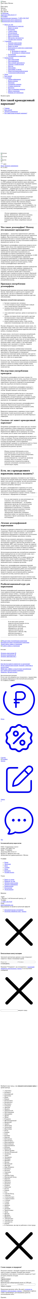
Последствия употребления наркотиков (15, 642)
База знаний (8, 76)
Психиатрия (12, 54)
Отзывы (7, 867)
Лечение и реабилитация (16, 64)
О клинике (7, 77)
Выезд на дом (8, 24)
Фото (6, 865)
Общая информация (14, 79)
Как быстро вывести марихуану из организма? (15, 664)
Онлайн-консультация (15, 39)
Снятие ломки (12, 31)
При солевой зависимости (16, 63)
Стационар (7, 41)
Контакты (11, 87)
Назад (2, 166)
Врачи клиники (13, 81)
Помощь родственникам (15, 92)
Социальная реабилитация (16, 72)
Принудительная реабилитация (18, 71)
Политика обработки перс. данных (15, 911)
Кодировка (11, 29)
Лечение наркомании (14, 44)
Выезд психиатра (13, 36)
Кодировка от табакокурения (21, 53)
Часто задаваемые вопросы (16, 89)
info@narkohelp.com (7, 905)
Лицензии (11, 82)
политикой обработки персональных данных (17, 967)
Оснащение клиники (14, 84)
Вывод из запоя (13, 28)
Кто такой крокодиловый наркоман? (12, 670)
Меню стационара (14, 91)
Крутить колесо (5, 1279)
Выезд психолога (13, 34)
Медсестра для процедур (16, 38)
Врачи (6, 862)
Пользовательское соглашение (13, 910)
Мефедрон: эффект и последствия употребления (16, 669)
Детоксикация (12, 33)
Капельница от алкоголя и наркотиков (20, 48)
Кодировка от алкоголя (19, 51)
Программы (12, 68)
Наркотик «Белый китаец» (9, 672)
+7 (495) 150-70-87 (6, 901)
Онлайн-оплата (9, 872)
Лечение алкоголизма (15, 43)
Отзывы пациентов (14, 86)
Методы (10, 66)
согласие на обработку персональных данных (16, 1290)
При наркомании (13, 61)
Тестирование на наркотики (17, 56)
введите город (22, 1010)
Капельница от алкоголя (15, 26)
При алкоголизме (13, 59)
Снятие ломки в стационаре (11, 644)
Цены (6, 74)
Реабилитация (8, 58)
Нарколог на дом (9, 881)
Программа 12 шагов (14, 69)
